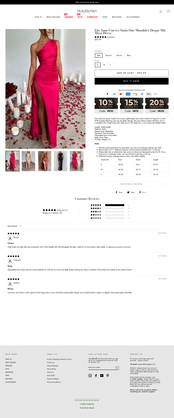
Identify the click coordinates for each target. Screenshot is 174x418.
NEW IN (38, 17)
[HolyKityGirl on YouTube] (101, 375)
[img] (13, 233)
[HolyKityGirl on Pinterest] (107, 375)
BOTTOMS (116, 17)
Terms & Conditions (54, 382)
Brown (119, 55)
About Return (51, 369)
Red (98, 55)
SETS (80, 17)
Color (98, 51)
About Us (50, 372)
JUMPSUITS (92, 17)
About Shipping (52, 365)
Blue (128, 55)
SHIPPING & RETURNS (132, 184)
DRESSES (69, 17)
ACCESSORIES (133, 17)
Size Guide (51, 375)
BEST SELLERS (53, 17)
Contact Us (51, 362)
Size (97, 61)
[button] (101, 37)
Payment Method (53, 379)
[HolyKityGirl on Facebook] (96, 375)
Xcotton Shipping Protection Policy (59, 359)
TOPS (104, 17)
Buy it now (132, 81)
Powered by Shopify (87, 408)
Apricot (108, 55)
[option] (87, 2)
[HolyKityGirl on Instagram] (90, 375)
